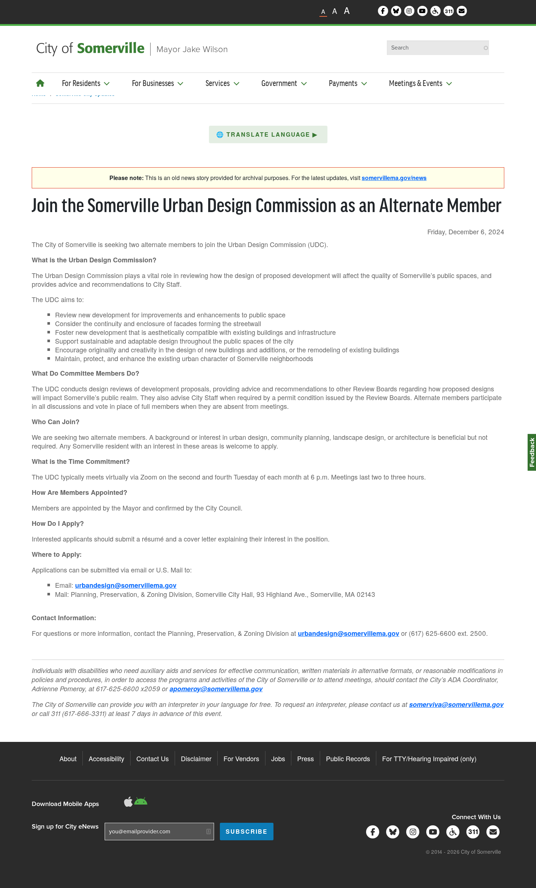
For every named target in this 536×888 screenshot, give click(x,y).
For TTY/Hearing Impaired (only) (429, 758)
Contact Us (152, 758)
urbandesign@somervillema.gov (125, 585)
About (68, 758)
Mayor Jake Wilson (192, 49)
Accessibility (106, 758)
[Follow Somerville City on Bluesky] (391, 831)
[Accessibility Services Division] (451, 831)
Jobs (278, 758)
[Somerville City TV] (431, 831)
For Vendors (241, 758)
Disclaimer (196, 758)
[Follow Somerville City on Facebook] (371, 831)
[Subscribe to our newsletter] (492, 831)
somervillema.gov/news (394, 177)
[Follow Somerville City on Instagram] (411, 831)
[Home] (40, 83)
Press (305, 758)
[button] (268, 134)
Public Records (348, 758)
